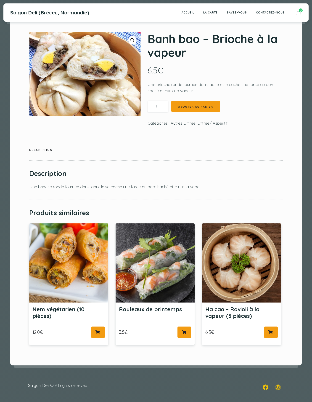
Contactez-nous (270, 12)
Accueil (188, 12)
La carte (210, 12)
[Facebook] (265, 387)
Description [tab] (41, 150)
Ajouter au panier (195, 106)
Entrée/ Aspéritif (212, 123)
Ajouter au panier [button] (98, 332)
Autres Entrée (183, 123)
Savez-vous (237, 12)
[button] (132, 40)
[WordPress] (278, 387)
